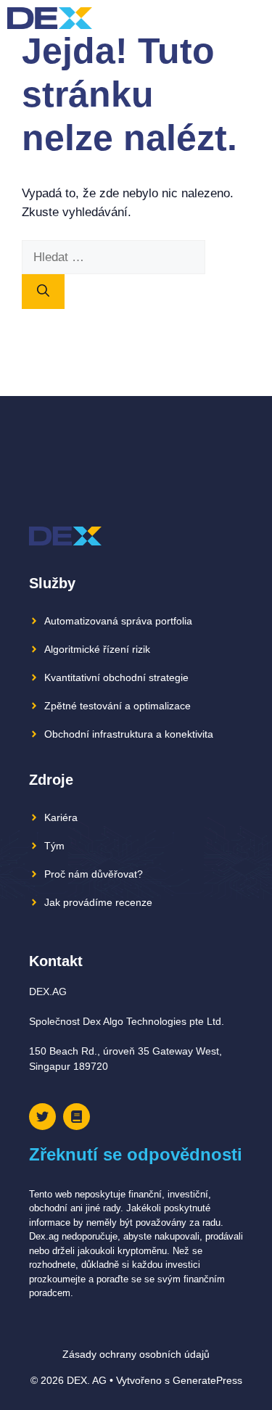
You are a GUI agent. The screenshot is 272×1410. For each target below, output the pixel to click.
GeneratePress (207, 1380)
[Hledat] (43, 291)
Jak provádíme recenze (98, 902)
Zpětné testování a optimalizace (117, 706)
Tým (54, 846)
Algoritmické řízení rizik (97, 649)
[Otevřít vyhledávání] (228, 18)
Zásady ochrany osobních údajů (136, 1354)
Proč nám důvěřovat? (93, 874)
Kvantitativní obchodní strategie (116, 677)
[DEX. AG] (49, 18)
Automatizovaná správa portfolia (118, 621)
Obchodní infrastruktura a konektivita (128, 734)
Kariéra (61, 817)
